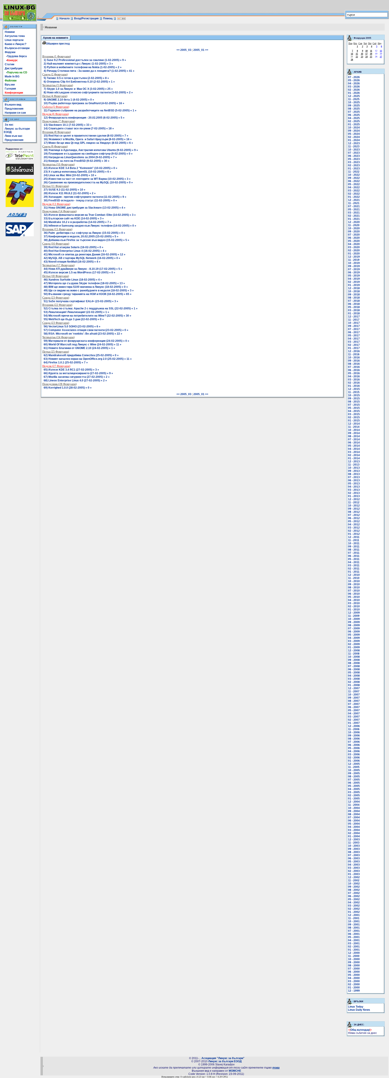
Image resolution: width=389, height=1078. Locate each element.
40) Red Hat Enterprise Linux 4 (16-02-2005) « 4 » (75, 250)
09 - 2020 (354, 231)
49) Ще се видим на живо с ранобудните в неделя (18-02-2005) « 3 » (89, 290)
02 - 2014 (354, 455)
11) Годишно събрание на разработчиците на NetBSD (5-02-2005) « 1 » (90, 110)
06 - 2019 (354, 272)
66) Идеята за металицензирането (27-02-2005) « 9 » (78, 373)
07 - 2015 (354, 404)
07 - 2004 (354, 817)
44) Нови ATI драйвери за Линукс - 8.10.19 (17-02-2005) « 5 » (83, 268)
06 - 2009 (354, 631)
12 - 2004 (354, 801)
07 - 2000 (354, 968)
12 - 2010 (354, 574)
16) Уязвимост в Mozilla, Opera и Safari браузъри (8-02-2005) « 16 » (88, 139)
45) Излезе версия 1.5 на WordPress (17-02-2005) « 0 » (79, 272)
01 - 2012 (354, 534)
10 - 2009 (354, 619)
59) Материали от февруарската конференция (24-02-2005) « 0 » (86, 340)
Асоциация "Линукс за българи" (222, 1058)
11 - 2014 (354, 426)
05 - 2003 (354, 861)
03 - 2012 (354, 527)
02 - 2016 (354, 382)
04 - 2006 (354, 751)
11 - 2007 (354, 691)
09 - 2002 (354, 886)
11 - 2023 (354, 146)
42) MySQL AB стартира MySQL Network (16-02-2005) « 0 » (82, 258)
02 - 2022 (354, 193)
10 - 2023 (354, 149)
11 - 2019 (354, 259)
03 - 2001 (354, 943)
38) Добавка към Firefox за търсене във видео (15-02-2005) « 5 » (86, 240)
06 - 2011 (354, 556)
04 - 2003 (354, 864)
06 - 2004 (354, 820)
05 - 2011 (354, 559)
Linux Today (355, 1006)
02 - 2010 (354, 606)
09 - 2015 (354, 398)
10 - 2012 (354, 505)
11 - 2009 (354, 615)
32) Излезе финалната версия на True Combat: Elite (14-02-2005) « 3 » (90, 214)
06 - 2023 (354, 156)
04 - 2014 (354, 448)
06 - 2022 (354, 181)
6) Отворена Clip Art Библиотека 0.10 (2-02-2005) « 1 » (79, 81)
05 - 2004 (354, 823)
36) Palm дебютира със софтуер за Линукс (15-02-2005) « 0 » (84, 232)
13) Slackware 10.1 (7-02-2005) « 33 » (68, 124)
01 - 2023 (354, 168)
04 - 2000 (354, 978)
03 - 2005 (354, 792)
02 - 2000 (354, 984)
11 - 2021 (354, 203)
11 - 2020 (354, 225)
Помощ (108, 18)
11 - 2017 (354, 319)
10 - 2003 (354, 845)
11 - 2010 (354, 578)
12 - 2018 (354, 288)
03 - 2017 (354, 341)
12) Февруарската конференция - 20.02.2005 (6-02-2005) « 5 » (84, 117)
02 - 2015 (354, 417)
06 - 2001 (354, 934)
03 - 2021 (354, 212)
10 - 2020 (354, 228)
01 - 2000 (354, 987)
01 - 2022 (354, 196)
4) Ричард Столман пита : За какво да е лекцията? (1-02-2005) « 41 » (89, 70)
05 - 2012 (354, 521)
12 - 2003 (354, 839)
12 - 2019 (354, 256)
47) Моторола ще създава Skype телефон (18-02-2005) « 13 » (84, 283)
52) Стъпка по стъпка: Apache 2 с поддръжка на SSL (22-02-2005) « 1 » (91, 308)
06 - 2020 (354, 237)
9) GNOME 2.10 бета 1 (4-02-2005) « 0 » (69, 99)
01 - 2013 (354, 496)
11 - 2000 (354, 956)
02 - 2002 (354, 908)
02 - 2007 (354, 719)
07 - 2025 (354, 111)
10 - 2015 (354, 395)
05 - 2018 (354, 307)
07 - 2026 (354, 77)
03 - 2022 (354, 190)
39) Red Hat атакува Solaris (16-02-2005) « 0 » (73, 247)
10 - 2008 (354, 656)
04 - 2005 (354, 789)
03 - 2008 (354, 678)
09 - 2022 (354, 178)
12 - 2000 (354, 952)
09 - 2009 (354, 622)
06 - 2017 (354, 332)
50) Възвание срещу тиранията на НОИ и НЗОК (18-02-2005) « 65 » (87, 294)
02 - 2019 (354, 282)
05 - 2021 (354, 209)
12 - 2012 (354, 499)
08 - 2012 (354, 511)
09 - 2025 (354, 105)
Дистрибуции (13, 68)
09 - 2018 (354, 294)
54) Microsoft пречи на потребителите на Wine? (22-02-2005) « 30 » (87, 315)
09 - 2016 (354, 360)
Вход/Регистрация (86, 18)
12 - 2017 (354, 316)
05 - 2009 (354, 634)
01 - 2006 (354, 760)
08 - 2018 (354, 297)
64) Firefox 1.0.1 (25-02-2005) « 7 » (66, 362)
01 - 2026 (354, 93)
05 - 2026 (354, 80)
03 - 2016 (354, 379)
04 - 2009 (354, 637)
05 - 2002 (354, 899)
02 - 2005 (354, 795)
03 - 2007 (354, 716)
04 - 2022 (354, 187)
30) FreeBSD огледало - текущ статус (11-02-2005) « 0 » (80, 200)
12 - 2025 (354, 96)
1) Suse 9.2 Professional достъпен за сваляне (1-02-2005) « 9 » (85, 60)
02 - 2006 (354, 757)
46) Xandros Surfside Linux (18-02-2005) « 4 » (73, 279)
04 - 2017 (354, 338)
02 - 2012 (354, 530)
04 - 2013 (354, 486)
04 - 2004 (354, 826)
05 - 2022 (354, 184)
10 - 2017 (354, 322)
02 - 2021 (354, 215)
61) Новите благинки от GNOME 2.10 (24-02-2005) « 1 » (79, 348)
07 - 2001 (354, 930)
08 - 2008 (354, 663)
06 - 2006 (354, 745)
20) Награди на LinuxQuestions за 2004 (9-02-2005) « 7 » (80, 157)
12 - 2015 (354, 389)
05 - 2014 (354, 445)
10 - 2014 (354, 430)
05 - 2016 (354, 373)
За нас (9, 124)
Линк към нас (14, 135)
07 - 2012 (354, 515)
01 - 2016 (354, 385)
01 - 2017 (354, 348)
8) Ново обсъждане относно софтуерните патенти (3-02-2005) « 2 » (88, 92)
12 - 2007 (354, 688)
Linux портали (14, 40)
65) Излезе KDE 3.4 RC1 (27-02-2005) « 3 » (71, 369)
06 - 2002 (354, 896)
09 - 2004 (354, 811)
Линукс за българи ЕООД (225, 1061)
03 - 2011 (354, 565)
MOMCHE (235, 1070)
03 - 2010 (354, 603)
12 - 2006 (354, 726)
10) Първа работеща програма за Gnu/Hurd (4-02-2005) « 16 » (84, 103)
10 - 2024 (354, 127)
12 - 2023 (354, 143)
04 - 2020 (354, 244)
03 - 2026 (354, 86)
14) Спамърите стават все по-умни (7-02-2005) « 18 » (79, 128)
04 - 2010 (354, 600)
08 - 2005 (354, 776)
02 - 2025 (354, 121)
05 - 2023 (354, 159)
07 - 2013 (354, 477)
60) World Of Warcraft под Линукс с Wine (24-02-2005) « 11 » (82, 344)
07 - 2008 (354, 666)
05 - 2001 (354, 937)
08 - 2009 (354, 625)
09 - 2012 (354, 508)
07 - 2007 (354, 704)
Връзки (10, 84)
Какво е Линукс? (15, 44)
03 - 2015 (354, 414)
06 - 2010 (354, 593)
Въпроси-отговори (17, 48)
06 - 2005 (354, 782)
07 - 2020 (354, 234)
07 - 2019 (354, 269)
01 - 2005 (354, 798)
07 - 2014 (354, 439)
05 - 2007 (354, 710)
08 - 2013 (354, 474)
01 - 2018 (354, 313)
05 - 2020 (354, 241)
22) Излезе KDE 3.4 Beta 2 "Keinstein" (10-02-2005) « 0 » (80, 168)
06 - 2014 (354, 442)
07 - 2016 (354, 367)
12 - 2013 (354, 461)
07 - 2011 (354, 552)
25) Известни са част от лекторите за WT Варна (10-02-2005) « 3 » (87, 178)
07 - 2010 (354, 590)
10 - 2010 (354, 581)
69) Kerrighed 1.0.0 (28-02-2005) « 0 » (68, 387)
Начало (64, 18)
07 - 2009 (354, 628)
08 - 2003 (354, 852)
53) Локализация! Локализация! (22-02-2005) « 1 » (76, 312)
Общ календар (360, 1029)
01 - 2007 (354, 723)
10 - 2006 (354, 732)
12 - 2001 (354, 915)
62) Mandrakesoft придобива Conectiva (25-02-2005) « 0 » (81, 355)
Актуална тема (15, 36)
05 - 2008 (354, 672)
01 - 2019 (354, 285)
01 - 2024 (354, 140)
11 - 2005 (354, 767)
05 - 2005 (354, 786)
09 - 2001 (354, 924)
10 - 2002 (354, 883)
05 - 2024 (354, 133)
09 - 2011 (354, 546)
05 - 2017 (354, 335)
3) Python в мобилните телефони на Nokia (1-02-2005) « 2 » (83, 67)
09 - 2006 (354, 735)
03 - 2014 (354, 452)
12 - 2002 (354, 877)
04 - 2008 (354, 675)
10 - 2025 (354, 102)
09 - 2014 (354, 433)
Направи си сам (15, 112)
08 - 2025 (354, 108)
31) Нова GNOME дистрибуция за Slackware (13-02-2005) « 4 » (84, 207)
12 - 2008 (354, 650)
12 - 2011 (354, 537)
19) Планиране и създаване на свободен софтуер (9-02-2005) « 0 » (88, 153)
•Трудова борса (16, 56)
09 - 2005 (354, 773)
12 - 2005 (354, 763)
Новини (10, 32)
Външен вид (13, 104)
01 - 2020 (354, 253)
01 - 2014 (354, 458)
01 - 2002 (354, 912)
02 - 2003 (354, 871)
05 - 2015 (354, 408)
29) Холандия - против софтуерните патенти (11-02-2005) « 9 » (85, 196)
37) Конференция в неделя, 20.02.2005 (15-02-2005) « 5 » (81, 236)
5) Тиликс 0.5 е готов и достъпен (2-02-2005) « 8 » (76, 78)
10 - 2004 (354, 808)
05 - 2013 (354, 483)
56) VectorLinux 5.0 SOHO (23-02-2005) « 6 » (72, 326)
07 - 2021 (354, 206)
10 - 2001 (354, 921)
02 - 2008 (354, 682)
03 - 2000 (354, 981)
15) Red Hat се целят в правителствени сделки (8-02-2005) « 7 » (86, 135)
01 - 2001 (354, 949)
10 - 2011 (354, 543)
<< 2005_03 (183, 50)
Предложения (14, 108)
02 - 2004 (354, 833)
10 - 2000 (354, 959)
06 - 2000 (354, 971)
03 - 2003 (354, 867)
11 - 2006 (354, 729)
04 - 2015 (354, 411)
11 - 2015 (354, 392)
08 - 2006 (354, 738)
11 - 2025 (354, 99)
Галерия (10, 88)
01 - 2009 (354, 647)
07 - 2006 (354, 741)
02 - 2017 (354, 345)
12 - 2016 (354, 351)
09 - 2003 (354, 849)
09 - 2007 (354, 697)
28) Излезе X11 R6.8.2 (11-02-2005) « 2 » (70, 193)
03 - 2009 (354, 641)
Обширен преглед (58, 43)
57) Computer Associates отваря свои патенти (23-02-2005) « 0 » (86, 330)
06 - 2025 (354, 115)
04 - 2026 (354, 83)
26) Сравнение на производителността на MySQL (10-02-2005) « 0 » (88, 182)
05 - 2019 (354, 275)
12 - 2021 (354, 200)
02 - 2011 (354, 568)
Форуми (10, 52)
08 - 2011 (354, 549)
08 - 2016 (354, 363)
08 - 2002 (354, 889)
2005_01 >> (200, 50)
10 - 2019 (354, 263)
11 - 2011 (353, 540)
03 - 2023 (354, 162)
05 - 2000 (354, 975)
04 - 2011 (354, 562)
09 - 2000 (354, 962)
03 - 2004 (354, 830)
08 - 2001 (354, 927)
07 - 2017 (354, 329)
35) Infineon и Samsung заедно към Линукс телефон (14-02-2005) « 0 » (90, 225)
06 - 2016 (354, 370)
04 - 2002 (354, 902)
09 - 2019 (354, 266)
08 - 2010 (354, 587)
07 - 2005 (354, 779)
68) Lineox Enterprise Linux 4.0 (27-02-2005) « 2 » (75, 380)
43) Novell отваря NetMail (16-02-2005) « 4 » (72, 261)
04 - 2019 (354, 278)
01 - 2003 (354, 874)
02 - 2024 (354, 137)
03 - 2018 (354, 310)
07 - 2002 (354, 893)
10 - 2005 (354, 770)
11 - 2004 (354, 804)
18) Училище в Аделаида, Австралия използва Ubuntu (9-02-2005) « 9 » (91, 150)
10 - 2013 (354, 467)
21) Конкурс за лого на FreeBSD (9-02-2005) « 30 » (76, 160)
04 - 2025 (354, 118)
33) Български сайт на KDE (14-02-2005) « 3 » (74, 218)
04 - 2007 (354, 713)
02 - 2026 (354, 89)
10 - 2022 (354, 174)
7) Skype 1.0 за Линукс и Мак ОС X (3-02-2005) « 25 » (78, 88)
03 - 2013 (354, 489)
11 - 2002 (354, 880)
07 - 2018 (354, 300)
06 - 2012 (354, 518)
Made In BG (12, 76)
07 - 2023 (354, 152)
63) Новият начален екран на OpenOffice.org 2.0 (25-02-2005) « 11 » (88, 358)
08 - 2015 (354, 401)
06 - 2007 (354, 707)
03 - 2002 (354, 905)
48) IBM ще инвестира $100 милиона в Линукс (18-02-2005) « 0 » (86, 286)
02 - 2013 (354, 493)
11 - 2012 (354, 502)
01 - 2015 (354, 420)
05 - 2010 (354, 597)
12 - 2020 (354, 222)
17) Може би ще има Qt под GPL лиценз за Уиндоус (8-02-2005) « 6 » (88, 142)
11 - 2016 (354, 354)
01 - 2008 (354, 685)
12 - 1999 (354, 990)
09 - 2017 (354, 326)
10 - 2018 (354, 291)
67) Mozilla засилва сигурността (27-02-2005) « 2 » (77, 376)
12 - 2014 (354, 423)
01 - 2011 (354, 571)
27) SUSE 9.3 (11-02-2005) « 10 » (64, 189)
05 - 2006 (354, 748)
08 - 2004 (354, 814)
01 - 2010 (354, 609)
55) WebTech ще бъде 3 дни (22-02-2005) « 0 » (74, 319)
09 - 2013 (354, 471)
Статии (9, 64)
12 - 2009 (354, 612)
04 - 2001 (354, 940)
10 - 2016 (354, 357)
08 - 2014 (354, 436)
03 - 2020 (354, 247)
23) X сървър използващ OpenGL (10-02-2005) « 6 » (77, 171)
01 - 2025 (354, 124)
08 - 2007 (354, 700)
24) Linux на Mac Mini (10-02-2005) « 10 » (70, 175)
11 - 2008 (354, 653)
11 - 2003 (354, 842)
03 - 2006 (354, 754)
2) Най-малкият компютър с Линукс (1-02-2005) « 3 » (78, 63)
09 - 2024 (354, 130)
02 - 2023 (354, 165)
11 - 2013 (354, 464)
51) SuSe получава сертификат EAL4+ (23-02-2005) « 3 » (81, 301)
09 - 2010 (354, 584)
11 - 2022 (354, 171)
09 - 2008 (354, 660)
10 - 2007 (354, 694)
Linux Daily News (359, 1009)
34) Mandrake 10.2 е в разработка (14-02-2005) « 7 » (77, 222)
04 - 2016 (354, 376)
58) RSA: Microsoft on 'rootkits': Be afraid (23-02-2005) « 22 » (83, 333)
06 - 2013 (354, 480)
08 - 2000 (354, 965)
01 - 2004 (354, 836)
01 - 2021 (354, 219)
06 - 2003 (354, 858)
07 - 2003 (354, 855)
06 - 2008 (354, 669)
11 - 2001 (354, 918)
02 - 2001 (354, 946)
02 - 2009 (354, 644)
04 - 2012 (354, 524)
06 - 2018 (354, 304)
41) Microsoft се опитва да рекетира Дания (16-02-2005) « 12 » (84, 254)
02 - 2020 (354, 250)
